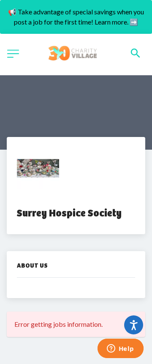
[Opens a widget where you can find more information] (120, 349)
